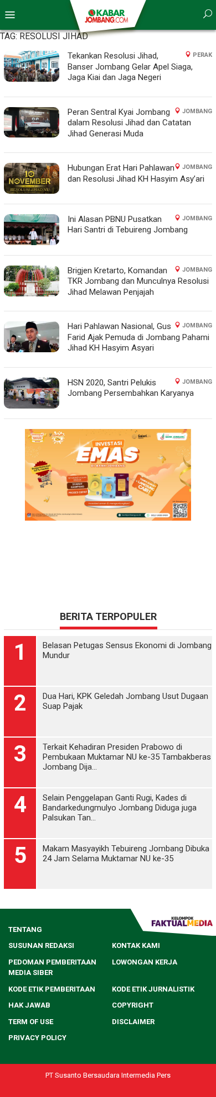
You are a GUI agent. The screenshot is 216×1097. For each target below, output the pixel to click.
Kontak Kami (136, 945)
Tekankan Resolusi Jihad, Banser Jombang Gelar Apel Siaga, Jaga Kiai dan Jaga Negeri (130, 66)
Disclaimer (133, 1021)
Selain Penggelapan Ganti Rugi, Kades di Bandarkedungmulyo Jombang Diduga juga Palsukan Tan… (120, 808)
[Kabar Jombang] (107, 15)
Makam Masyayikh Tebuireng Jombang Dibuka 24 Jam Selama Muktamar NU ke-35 (126, 853)
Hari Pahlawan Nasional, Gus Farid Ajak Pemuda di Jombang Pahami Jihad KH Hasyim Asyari (138, 337)
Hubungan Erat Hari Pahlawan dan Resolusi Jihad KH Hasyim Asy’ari (136, 173)
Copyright (132, 1005)
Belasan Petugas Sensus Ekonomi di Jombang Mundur (127, 650)
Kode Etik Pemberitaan (51, 989)
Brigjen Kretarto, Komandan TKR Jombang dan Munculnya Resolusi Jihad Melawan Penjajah (138, 281)
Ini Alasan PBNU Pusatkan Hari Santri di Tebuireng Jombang (128, 224)
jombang (197, 111)
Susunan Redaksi (41, 945)
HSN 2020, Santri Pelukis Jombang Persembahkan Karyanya (131, 388)
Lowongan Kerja (144, 962)
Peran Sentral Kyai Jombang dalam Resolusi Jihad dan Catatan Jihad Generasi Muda (129, 123)
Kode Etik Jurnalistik (153, 989)
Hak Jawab (29, 1005)
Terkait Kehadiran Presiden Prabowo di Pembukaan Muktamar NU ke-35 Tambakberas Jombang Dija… (127, 757)
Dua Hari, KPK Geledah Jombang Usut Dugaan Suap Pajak (125, 701)
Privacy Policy (37, 1038)
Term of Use (30, 1021)
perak (202, 55)
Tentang (25, 929)
